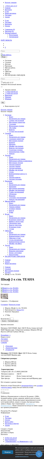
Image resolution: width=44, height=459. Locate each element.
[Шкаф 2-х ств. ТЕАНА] (9, 288)
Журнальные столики (16, 126)
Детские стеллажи (15, 179)
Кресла (11, 210)
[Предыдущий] (1, 391)
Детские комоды (14, 177)
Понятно (8, 452)
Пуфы (11, 212)
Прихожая (8, 181)
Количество (5, 319)
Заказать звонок (10, 90)
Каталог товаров (6, 110)
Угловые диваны (15, 208)
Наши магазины (10, 263)
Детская (7, 155)
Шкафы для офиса (15, 243)
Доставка (8, 418)
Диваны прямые (14, 207)
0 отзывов (4, 304)
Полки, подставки (15, 253)
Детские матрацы (15, 168)
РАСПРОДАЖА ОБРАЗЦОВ (15, 256)
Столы (11, 172)
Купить (4, 321)
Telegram (8, 97)
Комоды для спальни (16, 148)
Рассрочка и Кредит (12, 423)
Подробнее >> (6, 335)
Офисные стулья (14, 238)
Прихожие (12, 186)
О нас (7, 416)
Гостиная (8, 115)
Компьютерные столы (16, 236)
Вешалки (12, 196)
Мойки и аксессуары (16, 221)
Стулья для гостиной (16, 131)
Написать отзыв (14, 304)
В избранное (14, 301)
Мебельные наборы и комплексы (20, 161)
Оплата (7, 420)
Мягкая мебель (10, 201)
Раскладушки (13, 254)
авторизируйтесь (27, 385)
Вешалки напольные (16, 251)
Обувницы (12, 194)
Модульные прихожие (16, 188)
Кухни (7, 214)
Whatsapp (8, 99)
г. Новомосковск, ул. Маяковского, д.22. (19, 441)
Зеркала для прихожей (17, 199)
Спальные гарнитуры (16, 139)
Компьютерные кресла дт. (18, 174)
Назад (11, 117)
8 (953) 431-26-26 (11, 438)
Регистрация (13, 35)
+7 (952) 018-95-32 (11, 91)
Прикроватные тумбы (16, 152)
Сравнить (4, 301)
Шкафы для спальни (16, 146)
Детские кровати (15, 164)
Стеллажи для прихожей (17, 197)
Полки (11, 175)
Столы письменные (16, 240)
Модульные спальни (16, 141)
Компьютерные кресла (17, 242)
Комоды (12, 130)
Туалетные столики (16, 150)
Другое (7, 245)
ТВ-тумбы (12, 128)
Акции (7, 262)
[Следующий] (4, 391)
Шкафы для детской (16, 170)
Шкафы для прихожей (16, 190)
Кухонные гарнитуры (16, 220)
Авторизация (13, 37)
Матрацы (12, 144)
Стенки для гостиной (16, 120)
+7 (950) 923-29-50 (11, 93)
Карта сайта (9, 422)
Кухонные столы (15, 227)
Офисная (8, 231)
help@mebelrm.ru (11, 440)
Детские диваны (14, 166)
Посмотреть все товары (17, 118)
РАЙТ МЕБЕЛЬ (6, 40)
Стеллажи (12, 124)
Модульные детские (16, 163)
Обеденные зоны (15, 223)
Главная (7, 260)
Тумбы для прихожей (16, 192)
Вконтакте (8, 95)
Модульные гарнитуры (17, 122)
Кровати (12, 142)
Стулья (11, 229)
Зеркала (11, 153)
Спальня (8, 133)
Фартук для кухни (15, 225)
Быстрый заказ (13, 321)
